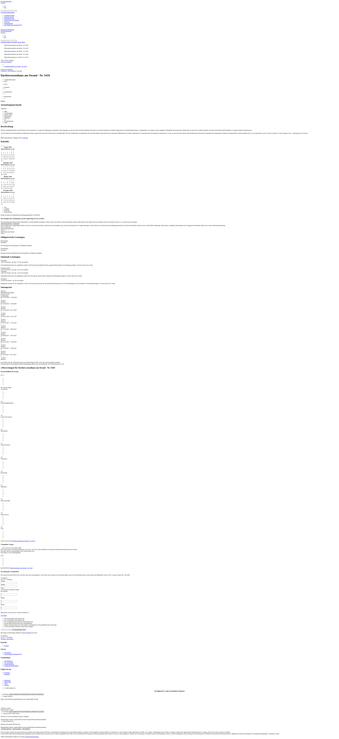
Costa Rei (25, 138)
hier (37, 699)
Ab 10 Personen (8, 662)
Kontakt (3, 1)
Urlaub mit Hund (9, 664)
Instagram (7, 674)
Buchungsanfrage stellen (19, 629)
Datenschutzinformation (32, 736)
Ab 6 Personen (8, 661)
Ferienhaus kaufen (16, 42)
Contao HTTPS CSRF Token (11, 713)
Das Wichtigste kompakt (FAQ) (13, 654)
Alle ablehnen (26, 729)
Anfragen (3, 639)
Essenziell (5, 711)
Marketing (6, 694)
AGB (5, 683)
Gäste (2, 588)
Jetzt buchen (9, 639)
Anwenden (4, 615)
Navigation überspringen (7, 12)
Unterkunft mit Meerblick (11, 666)
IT (5, 6)
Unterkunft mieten (6, 42)
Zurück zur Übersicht (7, 69)
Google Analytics (8, 696)
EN (5, 7)
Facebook (7, 672)
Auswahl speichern (6, 729)
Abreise (3, 584)
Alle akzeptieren (17, 729)
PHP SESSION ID (8, 721)
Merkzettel (8, 1)
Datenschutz (10, 29)
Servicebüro (7, 652)
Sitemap (6, 685)
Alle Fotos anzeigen (6, 62)
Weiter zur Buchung (6, 629)
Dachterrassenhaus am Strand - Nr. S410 (23, 541)
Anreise (3, 581)
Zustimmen (16, 223)
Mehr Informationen (6, 223)
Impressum (4, 29)
